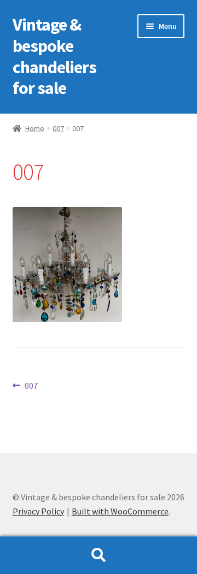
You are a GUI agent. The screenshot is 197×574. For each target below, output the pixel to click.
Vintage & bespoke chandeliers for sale (54, 56)
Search (98, 555)
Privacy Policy (38, 511)
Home (34, 128)
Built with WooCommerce (120, 511)
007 (58, 128)
